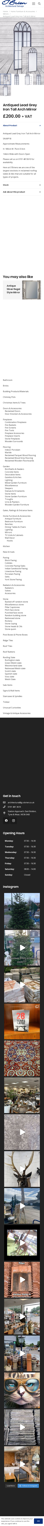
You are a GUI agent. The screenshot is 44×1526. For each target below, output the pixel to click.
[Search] (39, 3)
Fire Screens (10, 427)
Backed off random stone (16, 601)
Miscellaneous (11, 485)
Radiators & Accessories (14, 585)
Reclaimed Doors (12, 411)
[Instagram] (13, 820)
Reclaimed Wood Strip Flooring (19, 458)
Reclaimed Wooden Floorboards (19, 460)
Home (5, 11)
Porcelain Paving (12, 574)
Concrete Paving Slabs (15, 565)
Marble (8, 452)
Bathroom (7, 380)
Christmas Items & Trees (14, 402)
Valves (8, 590)
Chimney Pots (9, 397)
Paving (6, 557)
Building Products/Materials (16, 391)
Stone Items (10, 493)
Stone (5, 599)
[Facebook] (6, 820)
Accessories (10, 593)
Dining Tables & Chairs (15, 527)
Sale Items (7, 685)
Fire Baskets (10, 425)
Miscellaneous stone (14, 604)
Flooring (7, 447)
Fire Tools (9, 430)
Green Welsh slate (13, 663)
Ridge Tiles (8, 640)
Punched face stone (14, 612)
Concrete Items (12, 472)
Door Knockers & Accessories (18, 414)
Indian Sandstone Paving (16, 568)
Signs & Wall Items (11, 690)
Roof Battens (9, 651)
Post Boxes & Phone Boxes (15, 634)
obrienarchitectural (21, 895)
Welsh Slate (10, 679)
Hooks (10, 540)
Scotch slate (10, 671)
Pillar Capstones (12, 607)
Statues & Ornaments (15, 491)
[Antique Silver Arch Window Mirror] (31, 289)
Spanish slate (11, 673)
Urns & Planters (12, 502)
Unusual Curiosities (12, 707)
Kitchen (6, 546)
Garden (6, 466)
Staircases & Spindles (12, 696)
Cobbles (8, 563)
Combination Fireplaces (15, 422)
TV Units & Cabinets (14, 535)
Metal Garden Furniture (16, 482)
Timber (6, 702)
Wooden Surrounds (14, 441)
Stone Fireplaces (12, 438)
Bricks (6, 385)
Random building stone (15, 615)
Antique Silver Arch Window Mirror (13, 289)
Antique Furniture (13, 518)
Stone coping (11, 623)
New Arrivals (9, 552)
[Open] (22, 911)
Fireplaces (7, 419)
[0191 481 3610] (5, 806)
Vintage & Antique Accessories (17, 713)
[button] (40, 21)
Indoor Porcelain (12, 449)
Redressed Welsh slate (15, 668)
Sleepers (9, 488)
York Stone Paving (13, 579)
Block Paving (11, 560)
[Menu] (34, 4)
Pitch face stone (12, 610)
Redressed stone (12, 618)
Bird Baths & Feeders (14, 469)
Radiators (9, 588)
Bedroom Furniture (14, 521)
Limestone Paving (13, 571)
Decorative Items (12, 474)
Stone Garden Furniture (16, 496)
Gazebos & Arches (13, 477)
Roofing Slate (9, 657)
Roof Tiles (7, 646)
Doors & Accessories (12, 408)
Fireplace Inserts (12, 436)
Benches (9, 524)
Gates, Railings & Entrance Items (18, 510)
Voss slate (9, 676)
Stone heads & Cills (13, 626)
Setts (7, 576)
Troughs (9, 499)
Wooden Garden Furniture (17, 504)
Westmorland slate (13, 665)
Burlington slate (12, 660)
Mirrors (6, 14)
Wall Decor (10, 538)
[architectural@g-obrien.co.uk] (5, 802)
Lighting (9, 480)
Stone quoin (10, 629)
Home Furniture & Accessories (23, 11)
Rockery (8, 621)
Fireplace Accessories (14, 433)
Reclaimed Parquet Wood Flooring (20, 455)
